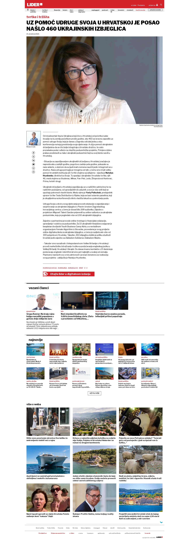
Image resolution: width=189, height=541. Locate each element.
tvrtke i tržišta (45, 11)
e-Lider (133, 5)
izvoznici (121, 10)
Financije (60, 528)
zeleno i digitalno (81, 11)
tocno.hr (147, 533)
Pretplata (141, 5)
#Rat (81, 268)
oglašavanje (101, 533)
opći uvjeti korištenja (114, 533)
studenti (130, 10)
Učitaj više (95, 393)
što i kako (71, 11)
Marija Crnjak (30, 147)
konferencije (140, 10)
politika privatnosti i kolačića (132, 533)
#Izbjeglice (73, 268)
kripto (65, 10)
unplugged (95, 10)
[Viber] (33, 171)
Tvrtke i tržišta (51, 528)
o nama (81, 533)
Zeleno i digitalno (85, 528)
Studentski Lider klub (134, 528)
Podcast (105, 528)
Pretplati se (43, 533)
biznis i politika (33, 11)
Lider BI (113, 11)
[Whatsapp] (33, 168)
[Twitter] (33, 156)
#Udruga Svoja (50, 268)
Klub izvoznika (121, 528)
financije (57, 10)
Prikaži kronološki (155, 10)
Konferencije (146, 528)
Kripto (68, 528)
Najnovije (36, 340)
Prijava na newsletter (58, 533)
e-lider (71, 533)
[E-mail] (33, 164)
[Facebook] (33, 152)
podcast (105, 10)
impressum (90, 533)
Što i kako (75, 528)
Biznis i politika (40, 528)
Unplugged (97, 528)
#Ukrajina (62, 268)
